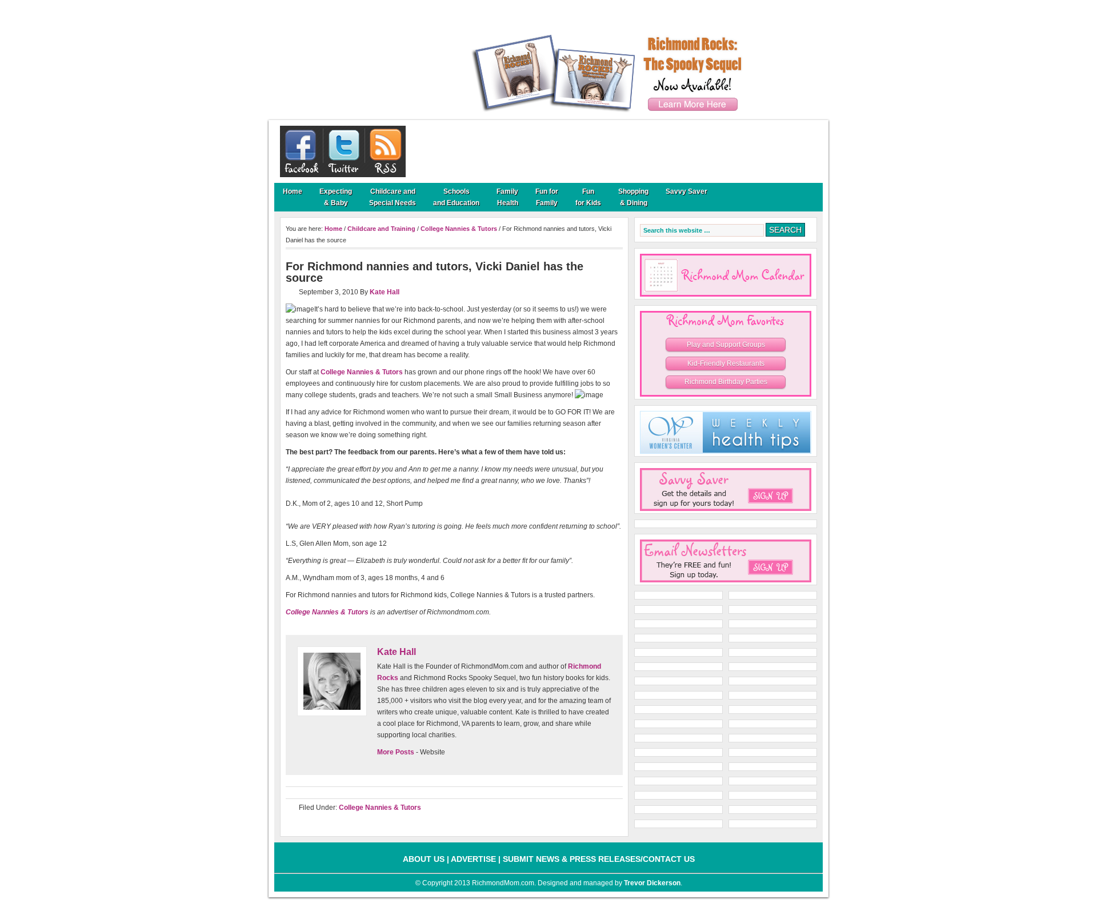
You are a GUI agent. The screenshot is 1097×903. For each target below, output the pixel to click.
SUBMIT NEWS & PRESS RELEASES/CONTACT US (599, 859)
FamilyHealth (507, 197)
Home (292, 191)
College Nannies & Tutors (459, 228)
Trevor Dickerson (652, 883)
